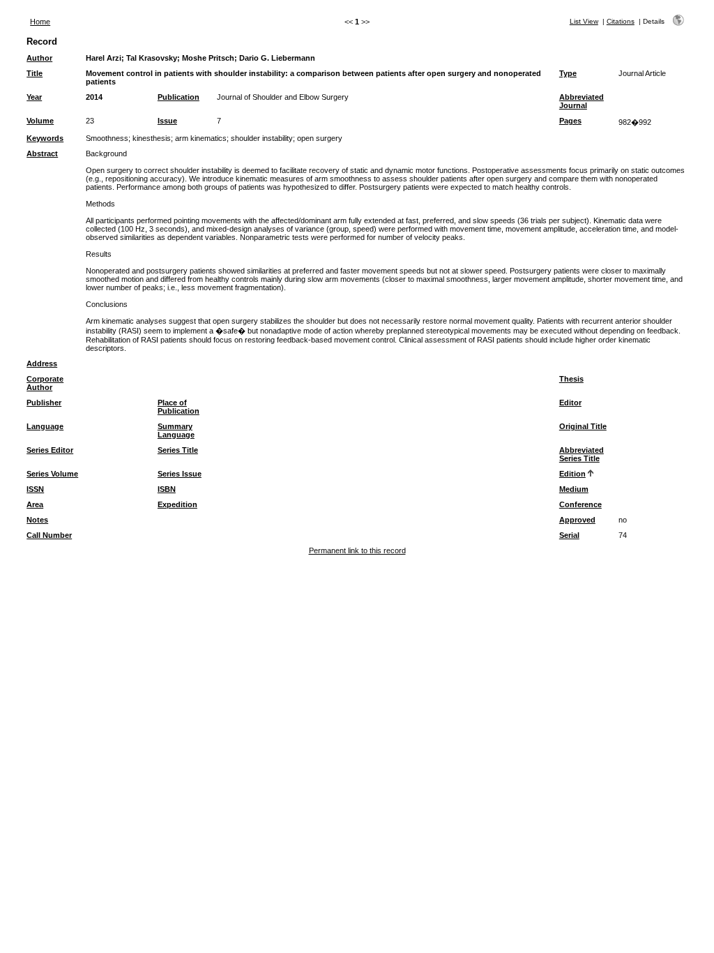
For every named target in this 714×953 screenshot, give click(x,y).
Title (34, 73)
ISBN (167, 489)
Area (34, 504)
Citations (621, 21)
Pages (570, 121)
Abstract (42, 153)
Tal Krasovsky (151, 58)
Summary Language (176, 430)
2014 (94, 97)
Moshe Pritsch (208, 58)
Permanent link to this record (357, 550)
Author (39, 58)
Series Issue (180, 474)
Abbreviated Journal (581, 101)
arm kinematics (201, 138)
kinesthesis (151, 138)
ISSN (35, 489)
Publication (178, 97)
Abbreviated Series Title (581, 454)
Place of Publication (178, 406)
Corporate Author (44, 383)
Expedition (177, 504)
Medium (573, 489)
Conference (580, 504)
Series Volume (52, 474)
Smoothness (107, 138)
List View (584, 21)
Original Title (583, 426)
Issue (167, 121)
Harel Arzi (103, 58)
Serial (569, 535)
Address (41, 363)
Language (44, 426)
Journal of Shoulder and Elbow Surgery (283, 97)
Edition (572, 474)
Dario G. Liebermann (277, 58)
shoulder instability (262, 138)
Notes (37, 520)
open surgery (319, 138)
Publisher (43, 402)
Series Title (178, 450)
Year (34, 97)
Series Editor (49, 450)
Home (40, 21)
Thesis (571, 379)
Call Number (49, 535)
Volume (40, 121)
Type (568, 73)
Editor (570, 402)
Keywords (44, 138)
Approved (577, 520)
